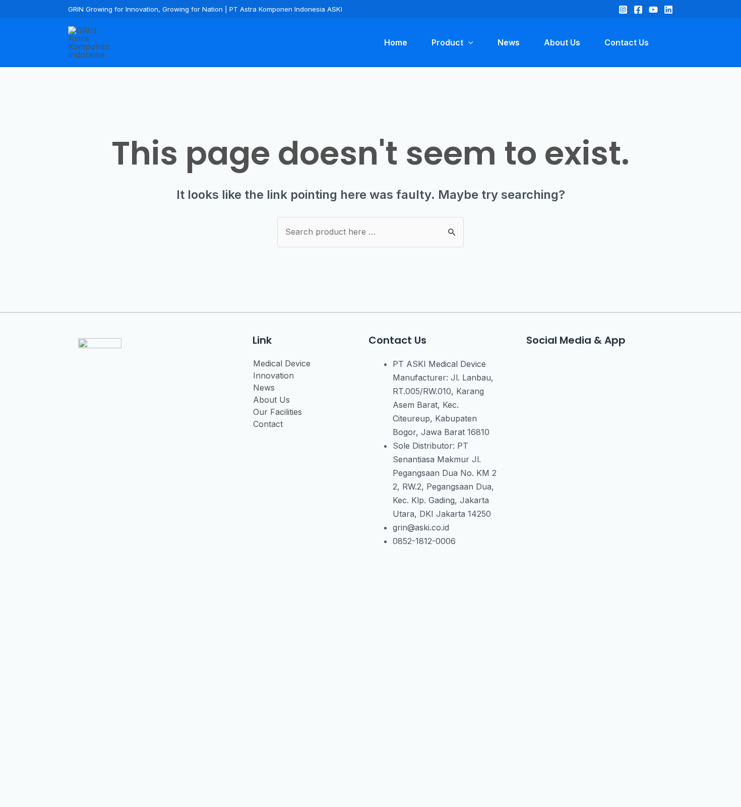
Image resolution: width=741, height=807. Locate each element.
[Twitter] (653, 9)
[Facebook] (638, 9)
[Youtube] (592, 370)
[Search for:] (370, 232)
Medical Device (282, 363)
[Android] (622, 370)
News (264, 388)
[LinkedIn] (668, 9)
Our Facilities (277, 412)
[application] (468, 42)
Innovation (273, 375)
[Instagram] (623, 9)
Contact (268, 424)
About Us (271, 400)
